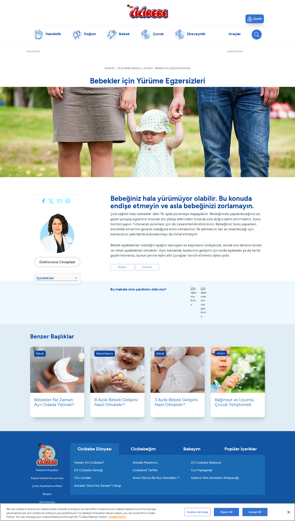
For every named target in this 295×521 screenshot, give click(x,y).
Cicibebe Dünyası (94, 448)
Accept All (254, 511)
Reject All (226, 511)
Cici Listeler (82, 478)
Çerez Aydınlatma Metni (47, 486)
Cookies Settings (197, 511)
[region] (147, 512)
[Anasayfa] (147, 11)
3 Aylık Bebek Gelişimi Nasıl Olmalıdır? (176, 402)
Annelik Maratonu (145, 462)
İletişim (47, 494)
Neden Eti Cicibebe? (89, 462)
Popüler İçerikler (240, 448)
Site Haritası (47, 502)
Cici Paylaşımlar (202, 470)
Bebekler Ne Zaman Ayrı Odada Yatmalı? (54, 402)
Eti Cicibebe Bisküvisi (206, 462)
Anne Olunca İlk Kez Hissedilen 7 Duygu (158, 478)
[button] (254, 18)
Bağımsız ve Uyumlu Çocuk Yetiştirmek (234, 402)
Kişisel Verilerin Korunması (47, 478)
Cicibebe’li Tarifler (145, 470)
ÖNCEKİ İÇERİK (49, 53)
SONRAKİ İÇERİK (248, 53)
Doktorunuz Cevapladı (57, 262)
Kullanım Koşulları (47, 470)
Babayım (191, 448)
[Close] (288, 512)
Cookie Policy (117, 516)
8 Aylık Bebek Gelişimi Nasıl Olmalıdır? (116, 402)
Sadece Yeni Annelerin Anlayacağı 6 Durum (216, 478)
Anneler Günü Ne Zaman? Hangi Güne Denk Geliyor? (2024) (99, 485)
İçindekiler (56, 278)
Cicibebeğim (143, 448)
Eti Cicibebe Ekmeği (88, 470)
